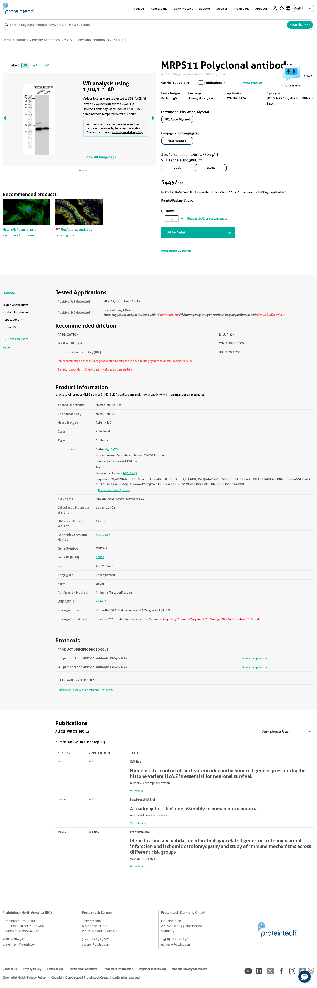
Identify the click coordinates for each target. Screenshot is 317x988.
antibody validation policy (127, 132)
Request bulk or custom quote (207, 218)
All (25, 65)
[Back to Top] (291, 977)
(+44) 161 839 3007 (95, 939)
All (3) (60, 731)
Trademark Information (118, 969)
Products (21, 40)
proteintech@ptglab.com (19, 944)
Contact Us (10, 969)
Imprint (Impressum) (152, 969)
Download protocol (255, 658)
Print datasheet (17, 339)
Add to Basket (176, 232)
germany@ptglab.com (176, 944)
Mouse (73, 742)
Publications (213, 83)
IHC (47, 65)
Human (60, 742)
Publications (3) (13, 319)
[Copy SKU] (200, 160)
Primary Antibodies (46, 40)
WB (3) (72, 731)
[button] (304, 977)
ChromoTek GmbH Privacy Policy (24, 977)
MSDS (7, 347)
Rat (82, 742)
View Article (138, 790)
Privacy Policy (32, 969)
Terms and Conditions (83, 969)
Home (7, 40)
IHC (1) (84, 731)
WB (35, 65)
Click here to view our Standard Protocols (85, 689)
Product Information (16, 312)
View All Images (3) (101, 157)
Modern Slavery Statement (189, 969)
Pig (103, 742)
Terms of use (55, 969)
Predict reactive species (114, 490)
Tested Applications (15, 304)
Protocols (9, 327)
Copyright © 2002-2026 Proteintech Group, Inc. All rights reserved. (95, 977)
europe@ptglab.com (96, 944)
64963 (100, 557)
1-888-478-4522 (14, 939)
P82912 (101, 601)
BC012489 (130, 473)
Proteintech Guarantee (176, 250)
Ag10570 (111, 449)
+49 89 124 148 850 (174, 939)
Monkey (93, 742)
